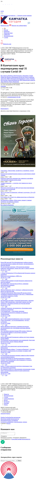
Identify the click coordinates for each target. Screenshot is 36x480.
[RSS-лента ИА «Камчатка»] (15, 46)
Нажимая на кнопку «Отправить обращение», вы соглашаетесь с (15, 438)
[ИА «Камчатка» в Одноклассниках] (9, 3)
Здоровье (3, 86)
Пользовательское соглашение (9, 420)
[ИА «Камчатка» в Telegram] (4, 3)
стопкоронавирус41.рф (13, 97)
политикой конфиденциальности (20, 439)
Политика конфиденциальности (10, 419)
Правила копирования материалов (10, 417)
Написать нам (7, 44)
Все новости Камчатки (7, 205)
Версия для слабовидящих (19, 25)
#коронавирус (5, 108)
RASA (9, 423)
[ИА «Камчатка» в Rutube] (11, 3)
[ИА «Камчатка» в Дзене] (13, 46)
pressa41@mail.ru (5, 413)
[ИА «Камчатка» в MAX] (2, 3)
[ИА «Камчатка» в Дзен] (13, 3)
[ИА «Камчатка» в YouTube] (8, 46)
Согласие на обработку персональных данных (14, 422)
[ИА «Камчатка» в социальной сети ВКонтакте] (7, 3)
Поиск (19, 460)
